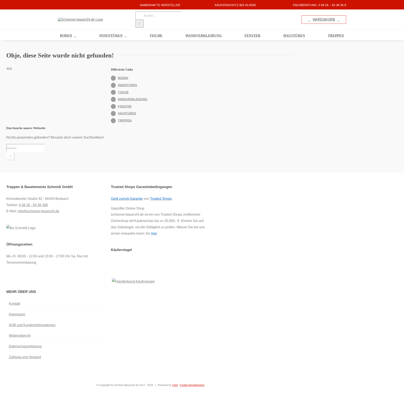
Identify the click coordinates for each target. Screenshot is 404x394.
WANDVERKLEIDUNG (132, 99)
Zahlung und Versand (25, 357)
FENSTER (125, 106)
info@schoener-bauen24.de (38, 211)
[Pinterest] (19, 279)
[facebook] (59, 4)
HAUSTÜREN (127, 113)
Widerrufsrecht (20, 335)
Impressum (17, 314)
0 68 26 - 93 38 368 (33, 205)
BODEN (123, 78)
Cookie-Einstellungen (192, 385)
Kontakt (14, 303)
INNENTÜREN (127, 85)
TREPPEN (125, 120)
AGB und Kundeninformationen (32, 325)
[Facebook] (7, 279)
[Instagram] (13, 279)
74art (175, 385)
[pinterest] (72, 4)
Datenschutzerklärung (25, 346)
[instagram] (66, 4)
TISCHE (123, 92)
